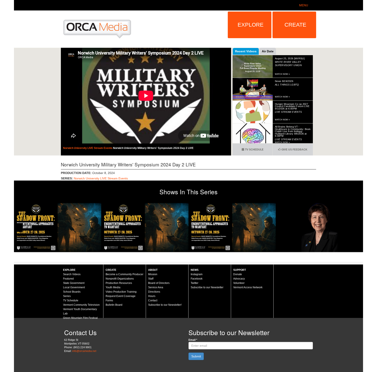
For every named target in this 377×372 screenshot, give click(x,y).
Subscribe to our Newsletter (207, 287)
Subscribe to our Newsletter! (165, 304)
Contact (152, 300)
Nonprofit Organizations (120, 278)
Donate (237, 274)
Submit (196, 356)
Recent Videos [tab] (246, 51)
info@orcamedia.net (84, 351)
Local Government (74, 287)
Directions (154, 291)
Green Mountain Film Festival (80, 317)
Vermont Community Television (81, 304)
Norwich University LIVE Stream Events (88, 148)
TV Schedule (254, 149)
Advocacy (239, 278)
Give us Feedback (294, 149)
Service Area (155, 287)
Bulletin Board (114, 304)
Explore (251, 25)
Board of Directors (159, 283)
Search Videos (72, 274)
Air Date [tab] (268, 51)
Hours (151, 296)
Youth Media (113, 287)
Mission (152, 274)
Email (192, 339)
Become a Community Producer (124, 274)
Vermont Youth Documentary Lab (80, 311)
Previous (18, 227)
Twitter (194, 283)
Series (67, 296)
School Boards (72, 291)
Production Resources (119, 283)
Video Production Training (121, 291)
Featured (68, 278)
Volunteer (239, 283)
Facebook (196, 278)
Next (358, 227)
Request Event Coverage (120, 296)
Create (295, 25)
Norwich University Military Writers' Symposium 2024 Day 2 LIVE (153, 148)
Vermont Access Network (247, 287)
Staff (150, 278)
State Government (73, 283)
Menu (303, 5)
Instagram (196, 274)
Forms (109, 300)
